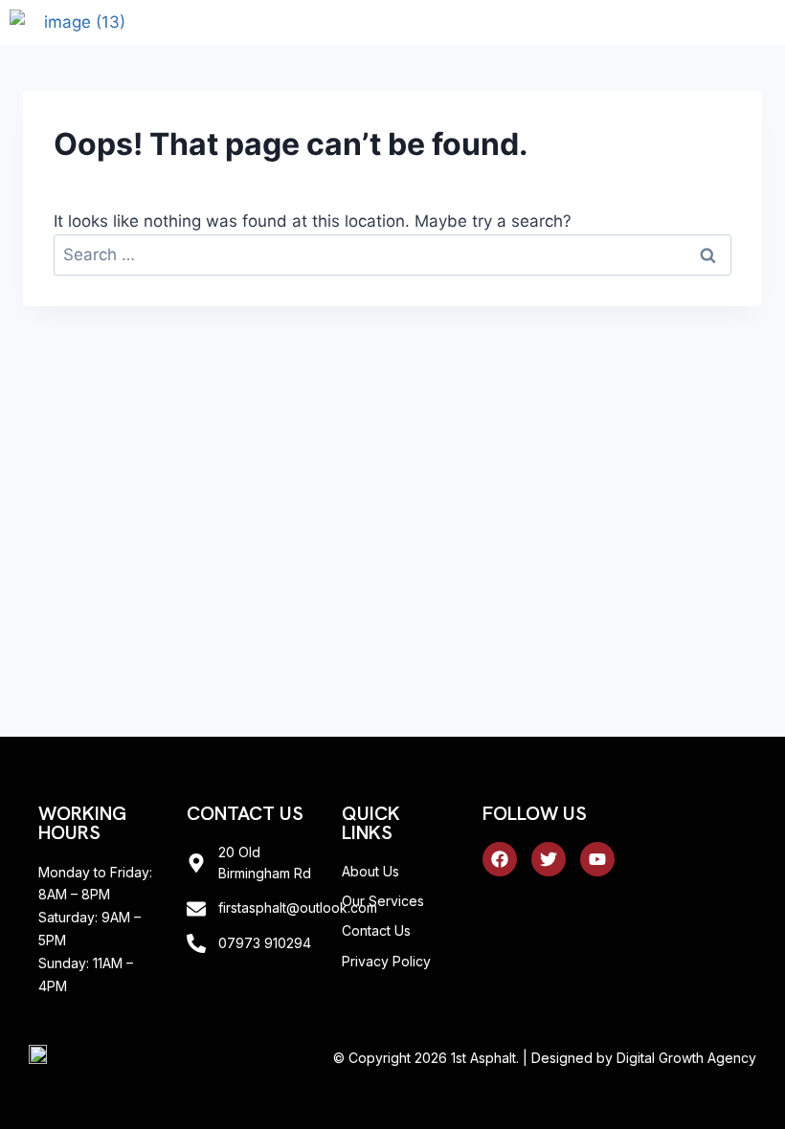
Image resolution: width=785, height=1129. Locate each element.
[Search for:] (392, 254)
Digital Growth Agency (686, 1058)
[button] (714, 22)
